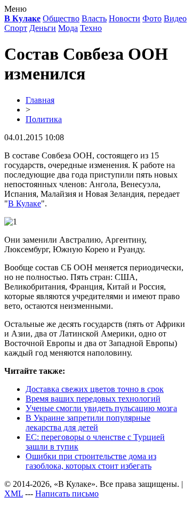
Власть (94, 18)
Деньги (42, 28)
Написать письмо (67, 493)
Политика (44, 119)
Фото (152, 18)
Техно (91, 28)
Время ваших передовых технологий (93, 398)
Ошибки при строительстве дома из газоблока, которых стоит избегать (91, 461)
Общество (61, 18)
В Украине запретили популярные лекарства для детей (88, 422)
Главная (40, 100)
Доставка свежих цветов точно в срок (95, 389)
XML (13, 493)
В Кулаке (24, 203)
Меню (15, 8)
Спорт (15, 28)
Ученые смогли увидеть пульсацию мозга (101, 408)
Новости (124, 18)
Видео (175, 18)
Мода (68, 28)
